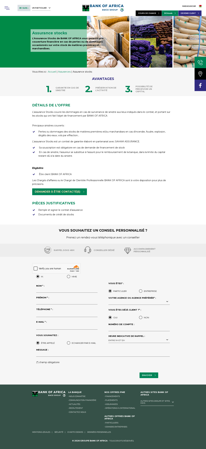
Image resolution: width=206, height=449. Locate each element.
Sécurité (58, 432)
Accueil (52, 71)
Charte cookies (75, 432)
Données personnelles (99, 432)
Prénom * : (42, 298)
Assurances (64, 71)
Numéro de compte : (121, 324)
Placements (111, 400)
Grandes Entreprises (116, 427)
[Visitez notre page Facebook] (200, 85)
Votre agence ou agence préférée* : (132, 298)
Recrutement (76, 408)
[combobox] (139, 302)
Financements (112, 396)
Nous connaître (77, 396)
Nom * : (40, 286)
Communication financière (82, 400)
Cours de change (147, 13)
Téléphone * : (44, 309)
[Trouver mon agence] (200, 74)
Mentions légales (41, 432)
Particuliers (111, 423)
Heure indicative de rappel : (126, 338)
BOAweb (168, 13)
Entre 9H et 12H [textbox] (116, 340)
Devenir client (188, 13)
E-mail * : (41, 322)
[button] (7, 8)
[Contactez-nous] (200, 62)
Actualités (74, 404)
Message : (42, 350)
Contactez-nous (77, 412)
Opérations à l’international (120, 408)
